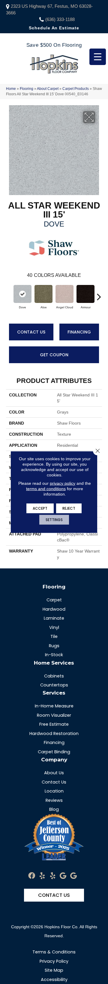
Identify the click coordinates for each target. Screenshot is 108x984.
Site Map (54, 970)
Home (11, 89)
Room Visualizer (54, 715)
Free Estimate (54, 724)
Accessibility (54, 980)
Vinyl (54, 627)
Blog (54, 809)
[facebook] (31, 876)
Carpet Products (75, 89)
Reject (68, 508)
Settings (54, 519)
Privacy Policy (54, 961)
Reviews (54, 800)
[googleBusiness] (63, 876)
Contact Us (31, 332)
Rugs (54, 646)
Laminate (54, 618)
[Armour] (85, 293)
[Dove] (22, 293)
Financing (79, 332)
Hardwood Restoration (54, 734)
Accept (40, 508)
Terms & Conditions (54, 952)
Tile (54, 636)
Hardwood (54, 609)
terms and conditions (46, 488)
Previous (9, 294)
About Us (54, 773)
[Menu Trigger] (97, 57)
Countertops (54, 685)
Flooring (26, 89)
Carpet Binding (54, 752)
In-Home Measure (54, 706)
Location (54, 791)
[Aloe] (43, 293)
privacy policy (62, 483)
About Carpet (47, 89)
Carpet (54, 600)
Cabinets (54, 676)
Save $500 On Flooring (54, 45)
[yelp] (42, 876)
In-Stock (54, 655)
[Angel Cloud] (64, 293)
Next (99, 294)
